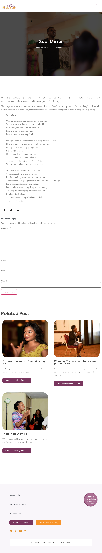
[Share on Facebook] (4, 210)
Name (4, 260)
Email (4, 271)
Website (4, 281)
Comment (6, 228)
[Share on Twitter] (10, 210)
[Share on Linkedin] (17, 210)
